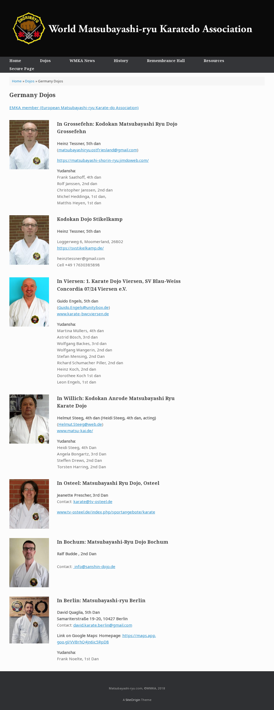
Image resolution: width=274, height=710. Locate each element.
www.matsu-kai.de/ (75, 430)
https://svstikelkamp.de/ (80, 248)
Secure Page (21, 68)
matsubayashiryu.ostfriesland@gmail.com (97, 149)
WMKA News (82, 60)
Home (15, 60)
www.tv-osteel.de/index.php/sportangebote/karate (106, 512)
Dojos (45, 60)
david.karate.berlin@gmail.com (102, 625)
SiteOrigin (132, 700)
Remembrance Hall (166, 60)
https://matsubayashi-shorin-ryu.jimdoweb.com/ (103, 160)
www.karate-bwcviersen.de (83, 313)
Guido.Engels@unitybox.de (83, 307)
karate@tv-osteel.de (92, 501)
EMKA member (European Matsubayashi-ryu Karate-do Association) (74, 107)
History (121, 60)
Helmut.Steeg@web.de (80, 424)
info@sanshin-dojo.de (94, 566)
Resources (214, 60)
